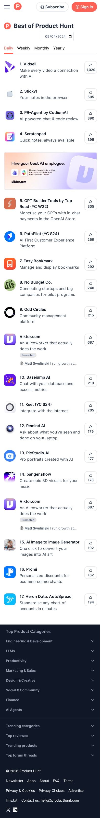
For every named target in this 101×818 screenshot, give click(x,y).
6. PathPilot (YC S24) (39, 233)
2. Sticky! (28, 91)
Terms (68, 781)
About (44, 781)
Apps (31, 781)
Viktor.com (30, 336)
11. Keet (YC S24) (36, 404)
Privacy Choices (51, 790)
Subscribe (54, 6)
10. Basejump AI (35, 377)
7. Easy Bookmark (36, 260)
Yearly (59, 48)
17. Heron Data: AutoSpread (46, 596)
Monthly (41, 48)
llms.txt (11, 800)
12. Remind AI (32, 425)
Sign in (86, 6)
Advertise (76, 790)
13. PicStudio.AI (34, 452)
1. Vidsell (28, 63)
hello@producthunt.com (60, 800)
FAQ (56, 781)
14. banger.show (35, 474)
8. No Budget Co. (36, 282)
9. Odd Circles (33, 309)
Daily (8, 48)
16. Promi (28, 569)
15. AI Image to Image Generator (49, 542)
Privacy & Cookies (20, 790)
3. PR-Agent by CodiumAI (44, 112)
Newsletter (14, 781)
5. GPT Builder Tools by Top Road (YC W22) (46, 203)
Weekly (23, 48)
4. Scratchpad (33, 133)
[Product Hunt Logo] (18, 6)
